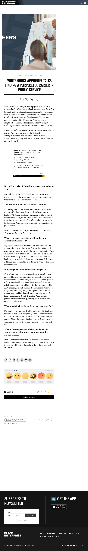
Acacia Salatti (10, 423)
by (24, 75)
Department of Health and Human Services (14, 420)
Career (7, 416)
